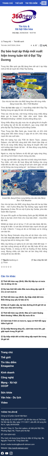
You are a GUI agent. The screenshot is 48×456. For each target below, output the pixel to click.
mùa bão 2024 (13, 237)
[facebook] (2, 453)
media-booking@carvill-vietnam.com (20, 444)
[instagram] (11, 453)
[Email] (41, 45)
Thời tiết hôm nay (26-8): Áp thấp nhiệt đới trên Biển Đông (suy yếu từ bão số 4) (22, 298)
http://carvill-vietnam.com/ (18, 448)
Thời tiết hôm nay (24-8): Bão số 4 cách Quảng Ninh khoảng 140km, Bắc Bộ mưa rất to (22, 314)
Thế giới (19, 3)
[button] (44, 45)
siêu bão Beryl (9, 149)
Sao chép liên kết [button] (40, 260)
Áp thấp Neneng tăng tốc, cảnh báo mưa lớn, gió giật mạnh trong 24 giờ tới (23, 330)
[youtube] (6, 453)
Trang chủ (7, 3)
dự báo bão (10, 107)
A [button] (31, 45)
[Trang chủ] (24, 16)
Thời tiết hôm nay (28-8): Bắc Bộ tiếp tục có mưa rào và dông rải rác (23, 282)
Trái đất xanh (19, 41)
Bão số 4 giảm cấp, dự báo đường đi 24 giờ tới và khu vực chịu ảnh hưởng (23, 306)
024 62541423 (9, 434)
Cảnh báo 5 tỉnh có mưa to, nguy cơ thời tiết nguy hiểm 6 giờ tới (23, 322)
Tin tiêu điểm (31, 3)
